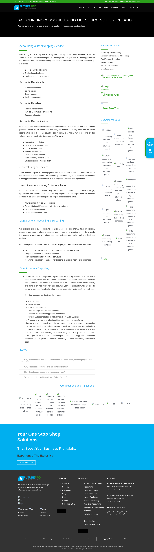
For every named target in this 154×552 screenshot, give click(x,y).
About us (66, 484)
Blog (64, 497)
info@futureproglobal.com (131, 1)
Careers (65, 501)
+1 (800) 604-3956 (113, 501)
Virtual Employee (91, 497)
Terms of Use (87, 539)
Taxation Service (90, 494)
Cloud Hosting (89, 521)
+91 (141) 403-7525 (111, 1)
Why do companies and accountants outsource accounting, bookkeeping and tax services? (56, 361)
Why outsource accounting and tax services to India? (46, 367)
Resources (66, 490)
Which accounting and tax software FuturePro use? (45, 377)
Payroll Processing (91, 501)
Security (65, 487)
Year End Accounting (92, 504)
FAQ (64, 494)
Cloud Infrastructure (92, 524)
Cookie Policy (67, 539)
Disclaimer (28, 539)
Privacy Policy (47, 539)
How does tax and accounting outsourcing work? (44, 372)
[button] (57, 360)
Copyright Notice (107, 539)
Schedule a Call (68, 504)
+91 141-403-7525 (113, 489)
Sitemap (127, 539)
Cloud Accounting (91, 490)
